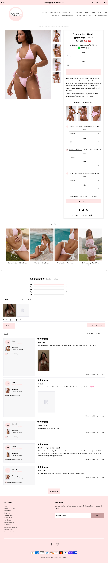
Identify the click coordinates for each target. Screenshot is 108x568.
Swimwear (54, 12)
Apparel (65, 12)
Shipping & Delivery (10, 527)
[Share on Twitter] (83, 211)
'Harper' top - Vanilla (17, 350)
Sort (88, 334)
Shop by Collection (91, 12)
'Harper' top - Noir (17, 433)
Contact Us (8, 518)
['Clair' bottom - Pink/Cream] (66, 245)
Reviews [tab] (8, 320)
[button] (83, 38)
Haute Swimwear (60, 558)
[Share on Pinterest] (87, 211)
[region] (16, 310)
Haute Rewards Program (86, 16)
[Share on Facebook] (79, 211)
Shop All (44, 12)
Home (41, 26)
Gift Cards (7, 525)
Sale (105, 12)
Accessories (77, 12)
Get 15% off (102, 16)
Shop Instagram (68, 16)
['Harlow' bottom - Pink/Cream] (17, 245)
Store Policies (8, 515)
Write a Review (98, 325)
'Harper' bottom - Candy (76, 150)
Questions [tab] (20, 320)
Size (83, 61)
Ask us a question (87, 215)
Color (83, 52)
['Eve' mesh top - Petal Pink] (90, 245)
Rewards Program (10, 508)
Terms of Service (9, 532)
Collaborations (9, 522)
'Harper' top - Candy (17, 391)
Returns (7, 513)
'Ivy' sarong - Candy (75, 173)
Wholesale (7, 520)
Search (6, 506)
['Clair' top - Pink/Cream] (41, 245)
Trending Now (49, 26)
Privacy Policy (9, 529)
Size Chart (55, 16)
